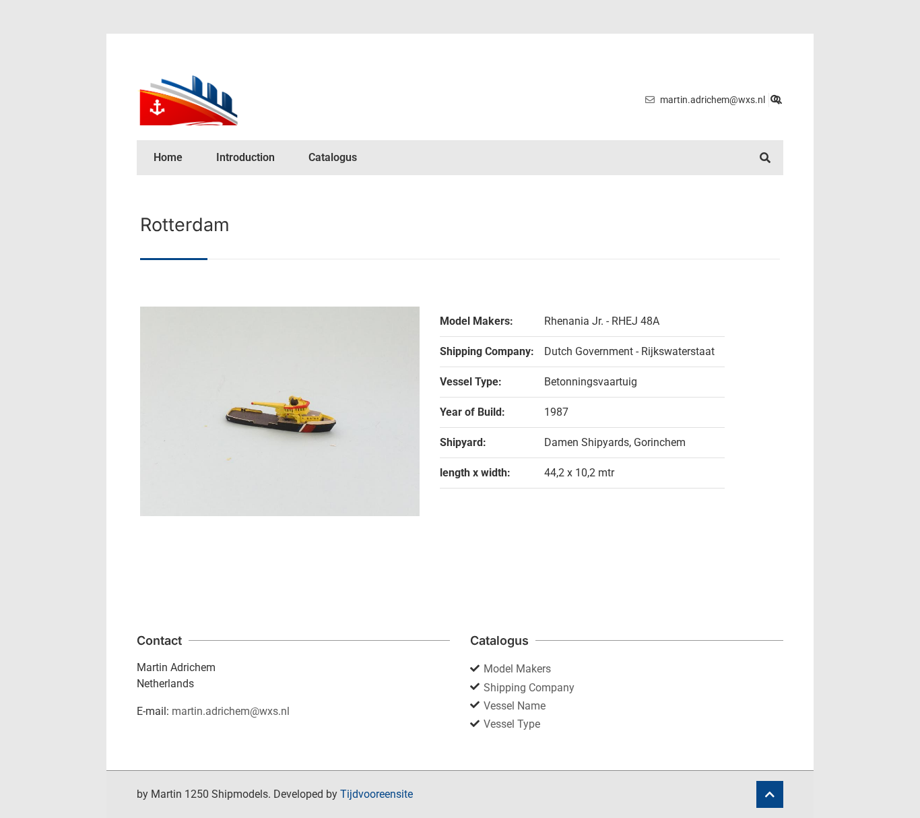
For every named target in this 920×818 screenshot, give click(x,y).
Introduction (245, 157)
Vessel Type (512, 724)
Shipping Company (529, 687)
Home (168, 157)
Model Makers (517, 668)
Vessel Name (515, 705)
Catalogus (332, 157)
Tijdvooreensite (376, 794)
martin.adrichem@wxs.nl (231, 711)
